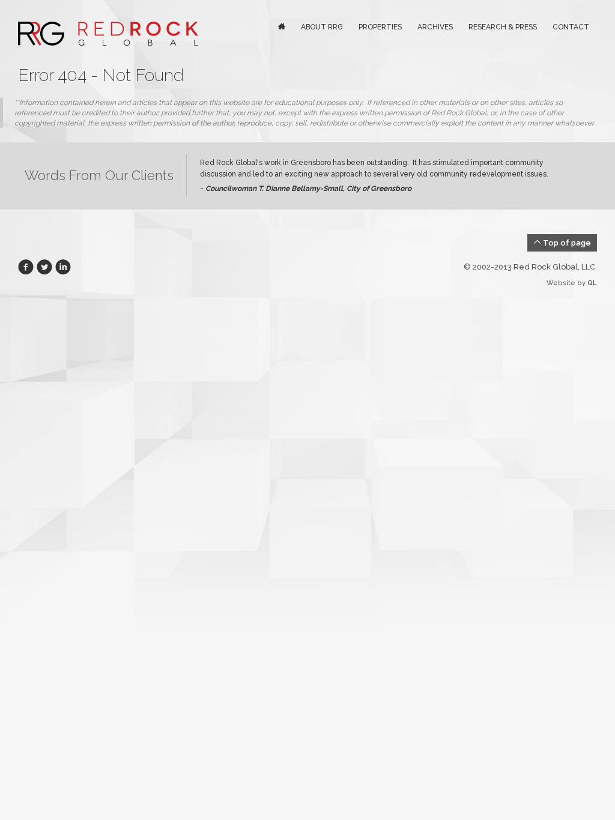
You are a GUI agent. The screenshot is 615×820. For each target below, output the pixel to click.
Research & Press (502, 27)
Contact (571, 27)
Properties (380, 27)
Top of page (566, 242)
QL (592, 283)
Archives (435, 27)
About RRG (322, 27)
